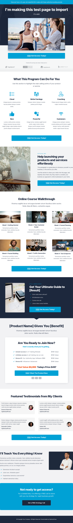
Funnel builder (44, 519)
